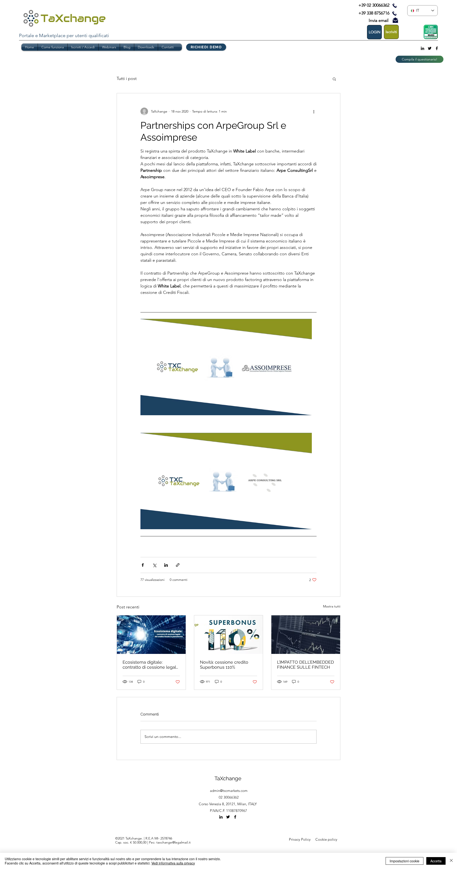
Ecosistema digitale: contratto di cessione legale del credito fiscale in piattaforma (151, 665)
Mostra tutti (331, 606)
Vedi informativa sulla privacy (173, 863)
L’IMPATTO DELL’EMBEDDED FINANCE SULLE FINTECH (305, 665)
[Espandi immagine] (226, 367)
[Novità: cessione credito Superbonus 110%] (228, 634)
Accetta (436, 861)
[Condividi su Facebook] (142, 565)
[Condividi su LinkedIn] (166, 565)
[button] (334, 79)
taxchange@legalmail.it (173, 842)
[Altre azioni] (314, 111)
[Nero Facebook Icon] (436, 48)
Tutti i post (127, 78)
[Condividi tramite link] (177, 565)
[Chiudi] (451, 861)
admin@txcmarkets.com (229, 790)
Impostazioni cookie (404, 861)
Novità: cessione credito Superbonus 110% (224, 665)
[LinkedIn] (422, 48)
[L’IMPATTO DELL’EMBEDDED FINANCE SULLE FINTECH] (305, 634)
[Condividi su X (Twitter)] (154, 565)
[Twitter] (429, 48)
